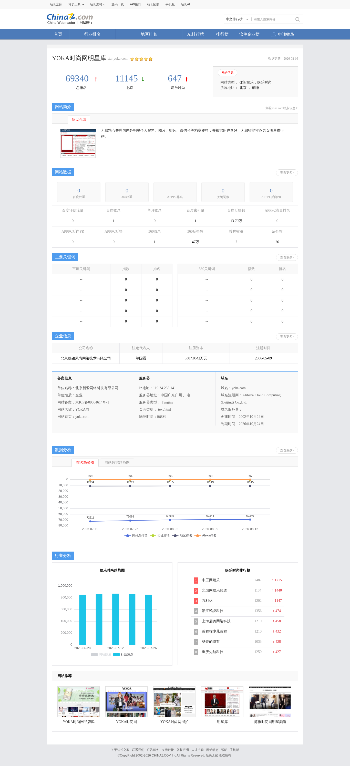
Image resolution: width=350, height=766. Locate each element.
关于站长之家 (120, 750)
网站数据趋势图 (117, 462)
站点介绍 (79, 119)
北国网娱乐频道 (214, 590)
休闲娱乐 (246, 82)
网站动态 (212, 750)
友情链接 (168, 750)
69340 (78, 78)
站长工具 (74, 4)
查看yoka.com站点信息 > (281, 108)
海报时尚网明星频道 (270, 722)
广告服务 (153, 750)
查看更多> (287, 172)
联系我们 (138, 750)
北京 (129, 88)
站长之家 (56, 4)
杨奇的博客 (211, 642)
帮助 (224, 750)
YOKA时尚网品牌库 (79, 722)
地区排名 (149, 34)
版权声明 (183, 750)
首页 (58, 34)
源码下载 (117, 4)
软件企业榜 (249, 34)
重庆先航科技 (212, 652)
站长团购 (153, 4)
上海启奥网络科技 (216, 621)
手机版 (234, 750)
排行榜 (222, 34)
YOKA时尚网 (126, 722)
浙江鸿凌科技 (212, 611)
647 (175, 78)
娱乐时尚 (178, 88)
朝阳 (255, 88)
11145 (126, 78)
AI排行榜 (195, 34)
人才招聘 (197, 750)
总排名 (81, 88)
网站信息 (227, 73)
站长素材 (96, 4)
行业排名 (92, 34)
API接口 (135, 4)
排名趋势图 (85, 462)
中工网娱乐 (211, 580)
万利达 (207, 601)
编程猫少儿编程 (214, 631)
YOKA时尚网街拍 (174, 722)
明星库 (222, 722)
